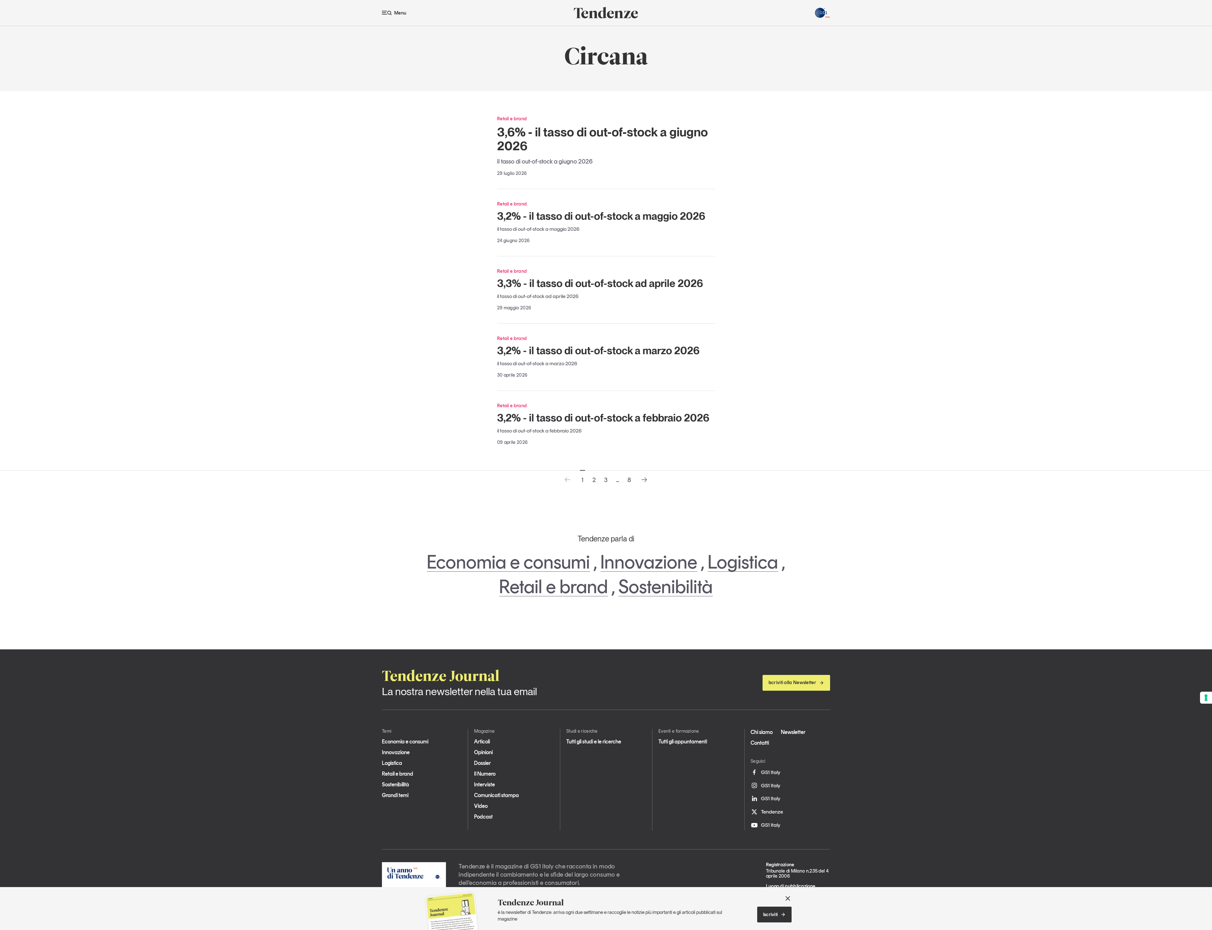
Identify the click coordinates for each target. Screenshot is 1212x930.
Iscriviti (770, 914)
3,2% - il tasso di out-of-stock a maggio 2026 (601, 216)
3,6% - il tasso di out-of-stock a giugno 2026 (602, 139)
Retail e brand (553, 586)
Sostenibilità (665, 586)
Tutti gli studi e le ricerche (593, 741)
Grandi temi (395, 795)
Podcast (483, 817)
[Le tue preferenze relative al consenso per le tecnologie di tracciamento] (1206, 698)
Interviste (484, 784)
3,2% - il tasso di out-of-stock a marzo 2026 (598, 350)
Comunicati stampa (496, 795)
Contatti (760, 743)
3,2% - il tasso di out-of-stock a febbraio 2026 (603, 417)
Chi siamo (762, 732)
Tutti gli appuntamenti (682, 741)
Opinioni (483, 752)
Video (481, 806)
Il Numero (485, 774)
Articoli (482, 741)
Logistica (743, 562)
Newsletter (793, 732)
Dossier (482, 763)
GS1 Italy (770, 772)
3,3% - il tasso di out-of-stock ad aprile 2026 (600, 283)
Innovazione (648, 562)
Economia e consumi (508, 562)
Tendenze (772, 811)
